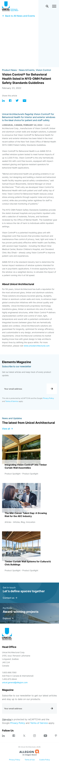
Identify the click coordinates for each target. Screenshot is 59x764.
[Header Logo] (10, 6)
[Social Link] (3, 735)
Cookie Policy (44, 760)
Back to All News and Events (20, 15)
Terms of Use (30, 760)
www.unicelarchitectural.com (37, 346)
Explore (7, 618)
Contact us (8, 597)
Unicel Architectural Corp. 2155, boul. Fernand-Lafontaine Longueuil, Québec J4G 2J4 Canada (16, 659)
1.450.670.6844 (9, 679)
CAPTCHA (6, 720)
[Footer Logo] (7, 634)
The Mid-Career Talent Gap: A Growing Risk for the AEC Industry (26, 515)
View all (6, 428)
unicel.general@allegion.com (15, 682)
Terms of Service (11, 401)
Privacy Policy (48, 398)
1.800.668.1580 (9, 672)
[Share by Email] (24, 101)
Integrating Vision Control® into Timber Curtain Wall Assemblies (26, 466)
